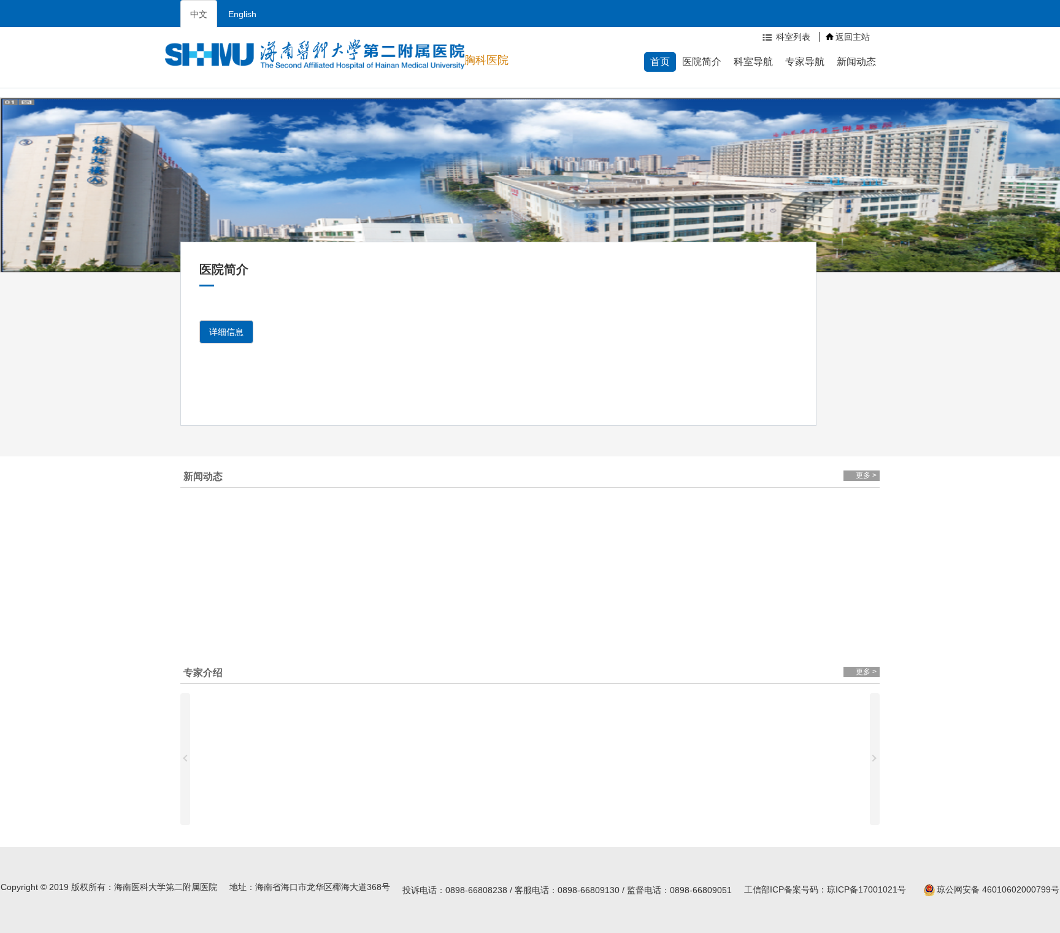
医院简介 (701, 61)
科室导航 (753, 61)
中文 (198, 14)
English (242, 14)
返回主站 (852, 37)
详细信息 (226, 332)
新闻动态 (856, 61)
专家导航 (804, 61)
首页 (660, 61)
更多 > (866, 475)
